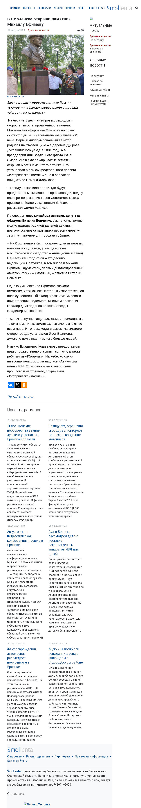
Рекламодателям (38, 756)
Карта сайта (15, 761)
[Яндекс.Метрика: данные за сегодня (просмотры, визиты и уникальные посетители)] (37, 804)
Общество (29, 8)
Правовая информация (91, 756)
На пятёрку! (97, 40)
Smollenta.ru (15, 771)
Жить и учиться (99, 95)
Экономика (44, 8)
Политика (14, 8)
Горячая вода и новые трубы (99, 102)
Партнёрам (62, 756)
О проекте (14, 756)
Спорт (81, 8)
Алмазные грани (100, 90)
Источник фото (15, 96)
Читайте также (20, 396)
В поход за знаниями (96, 50)
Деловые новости (64, 8)
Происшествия (96, 8)
